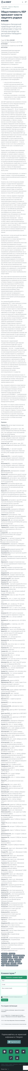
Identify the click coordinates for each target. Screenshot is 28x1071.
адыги (19, 963)
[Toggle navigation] (26, 2)
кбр (3, 965)
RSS (8, 1069)
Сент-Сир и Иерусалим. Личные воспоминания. (15, 1020)
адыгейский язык (6, 957)
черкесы (13, 963)
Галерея (20, 1064)
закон (11, 959)
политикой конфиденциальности (15, 996)
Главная (2, 1064)
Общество (16, 6)
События (11, 1064)
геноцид (18, 961)
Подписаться (15, 1042)
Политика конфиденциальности (7, 1065)
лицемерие (18, 959)
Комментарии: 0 (6, 8)
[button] (23, 2)
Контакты (24, 1064)
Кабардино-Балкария (12, 965)
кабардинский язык (18, 955)
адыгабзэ (4, 953)
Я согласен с (13, 996)
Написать (4, 1000)
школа (21, 957)
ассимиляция (5, 963)
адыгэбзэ (12, 953)
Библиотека (15, 1064)
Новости (10, 6)
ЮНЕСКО (4, 961)
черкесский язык (6, 955)
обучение (4, 959)
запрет (15, 957)
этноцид (11, 961)
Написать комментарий (14, 977)
